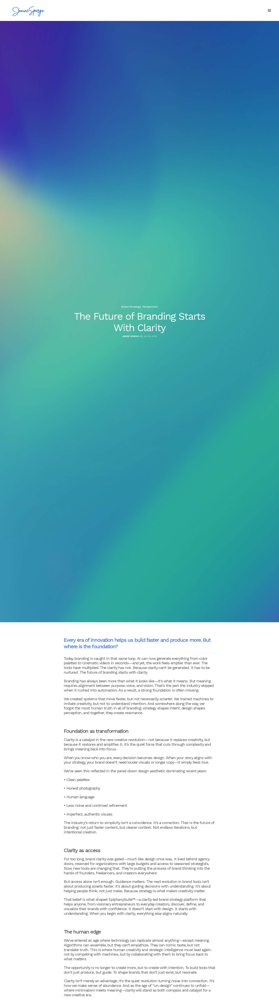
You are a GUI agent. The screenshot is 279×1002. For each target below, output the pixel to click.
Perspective (150, 306)
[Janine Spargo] (28, 10)
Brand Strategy (131, 306)
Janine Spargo (130, 336)
